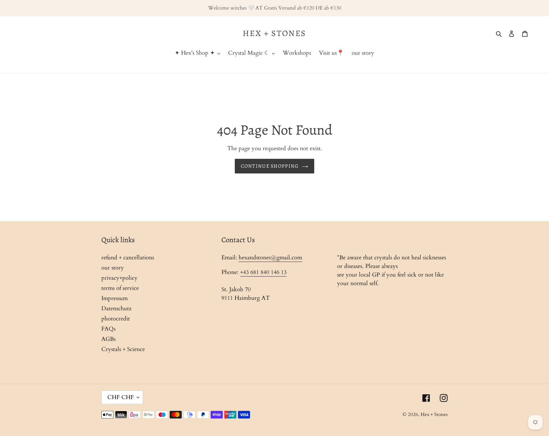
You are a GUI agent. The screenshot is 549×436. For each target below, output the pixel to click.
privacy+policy (119, 278)
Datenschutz (116, 309)
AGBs (108, 339)
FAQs (108, 329)
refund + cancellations (127, 258)
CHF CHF (120, 397)
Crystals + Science (123, 349)
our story (112, 268)
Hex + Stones (274, 33)
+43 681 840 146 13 (263, 272)
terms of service (120, 288)
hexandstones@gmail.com (270, 258)
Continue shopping (270, 166)
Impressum (114, 298)
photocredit (115, 319)
